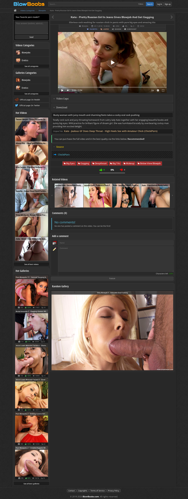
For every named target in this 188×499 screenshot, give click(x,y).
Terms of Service (97, 490)
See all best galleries (31, 484)
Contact (71, 490)
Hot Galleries (22, 271)
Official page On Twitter (29, 105)
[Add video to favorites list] (81, 204)
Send (31, 37)
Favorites (93, 29)
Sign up (168, 4)
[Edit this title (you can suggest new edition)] (168, 17)
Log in (159, 4)
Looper (106, 29)
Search (150, 4)
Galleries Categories (26, 73)
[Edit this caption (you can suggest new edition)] (172, 22)
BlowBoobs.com (91, 496)
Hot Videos (21, 113)
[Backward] (52, 195)
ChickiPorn (64, 154)
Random (118, 29)
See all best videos (31, 264)
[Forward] (172, 195)
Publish (112, 279)
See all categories (31, 66)
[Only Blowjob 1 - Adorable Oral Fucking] (112, 330)
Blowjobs (85, 26)
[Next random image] (171, 330)
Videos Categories (25, 45)
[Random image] (47, 292)
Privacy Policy (113, 490)
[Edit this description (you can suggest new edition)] (170, 115)
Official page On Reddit (30, 99)
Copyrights (82, 490)
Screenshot (131, 29)
